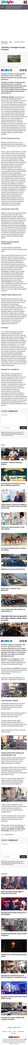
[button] (21, 70)
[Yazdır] (11, 70)
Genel (10, 42)
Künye (9, 1031)
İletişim (14, 1031)
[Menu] (25, 2)
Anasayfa (5, 42)
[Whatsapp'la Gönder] (9, 70)
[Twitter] (4, 70)
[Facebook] (2, 70)
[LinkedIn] (6, 70)
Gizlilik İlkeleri (21, 1031)
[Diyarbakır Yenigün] (7, 2)
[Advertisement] (14, 24)
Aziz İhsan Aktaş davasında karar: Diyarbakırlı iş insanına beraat (14, 7)
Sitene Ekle (13, 1033)
